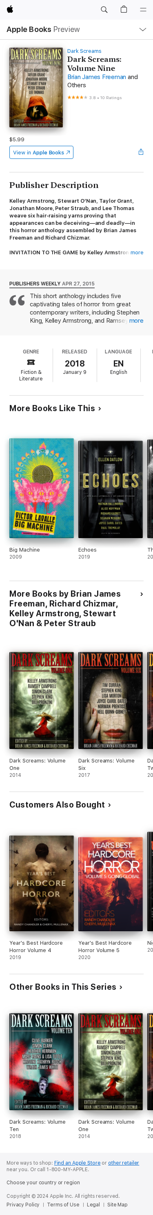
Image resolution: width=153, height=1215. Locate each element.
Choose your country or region (43, 1183)
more (137, 252)
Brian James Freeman (96, 77)
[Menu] (143, 10)
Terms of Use (63, 1205)
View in (38, 152)
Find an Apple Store (77, 1163)
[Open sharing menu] (141, 152)
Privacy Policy (23, 1205)
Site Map (117, 1205)
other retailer (123, 1163)
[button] (104, 10)
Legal (93, 1205)
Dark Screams (84, 51)
